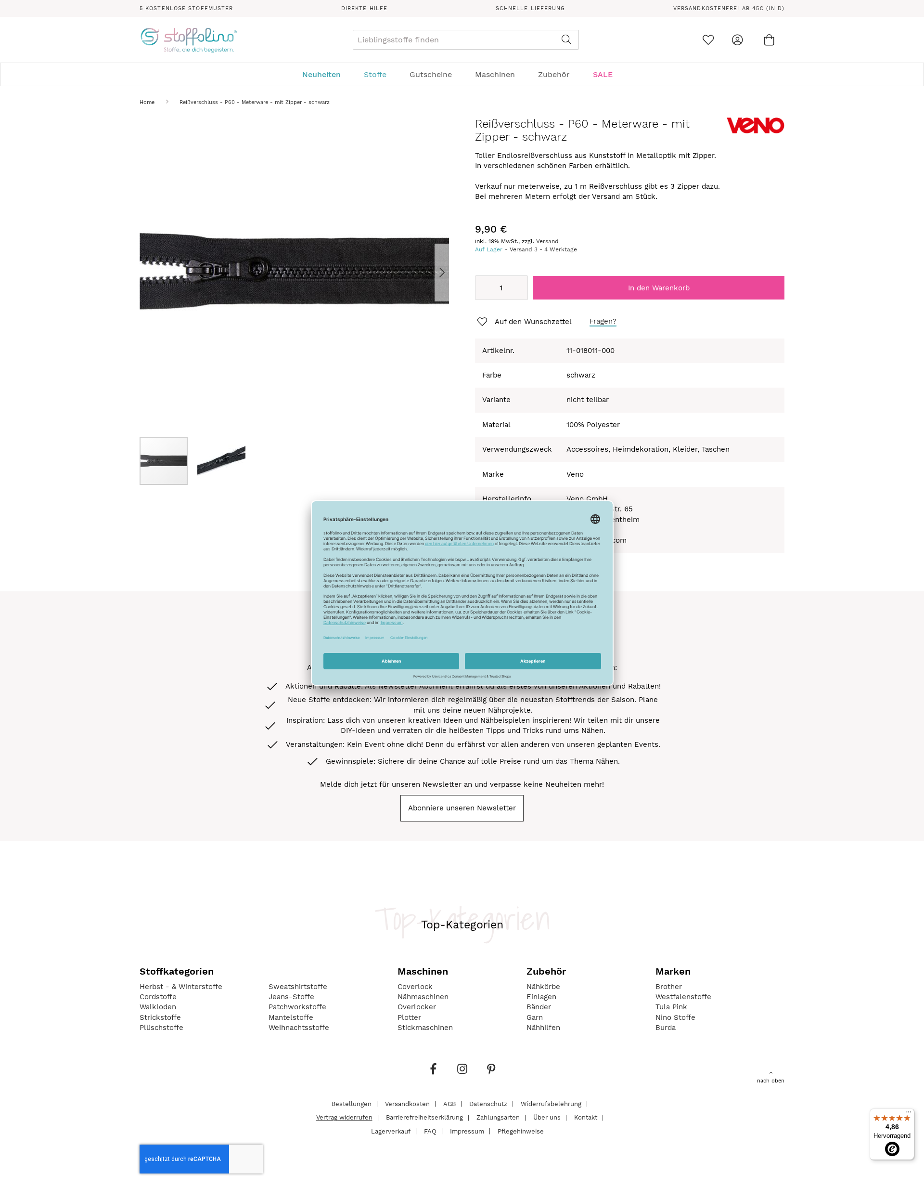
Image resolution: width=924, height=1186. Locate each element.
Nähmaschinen (423, 996)
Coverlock (415, 986)
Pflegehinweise (521, 1130)
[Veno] (755, 131)
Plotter (409, 1017)
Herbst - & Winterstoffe (181, 986)
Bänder (538, 1007)
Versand (547, 241)
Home (147, 102)
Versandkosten (407, 1103)
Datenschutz (488, 1103)
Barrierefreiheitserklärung (424, 1117)
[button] (430, 272)
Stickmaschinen (425, 1027)
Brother (668, 986)
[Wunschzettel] (708, 39)
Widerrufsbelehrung (551, 1103)
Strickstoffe (160, 1017)
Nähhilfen (543, 1027)
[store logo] (188, 40)
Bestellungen (352, 1103)
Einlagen (541, 996)
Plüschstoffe (161, 1027)
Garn (534, 1017)
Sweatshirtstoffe (298, 986)
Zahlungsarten (498, 1117)
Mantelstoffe (291, 1017)
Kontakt (585, 1117)
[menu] (462, 74)
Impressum (467, 1130)
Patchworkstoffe (297, 1007)
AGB (449, 1103)
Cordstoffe (158, 996)
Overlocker (417, 1007)
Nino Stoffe (675, 1017)
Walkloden (158, 1007)
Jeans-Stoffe (291, 996)
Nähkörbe (543, 986)
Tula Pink (671, 1007)
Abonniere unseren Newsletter (462, 808)
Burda (665, 1027)
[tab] (462, 74)
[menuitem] (326, 74)
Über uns (547, 1117)
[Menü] (908, 1114)
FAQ (430, 1130)
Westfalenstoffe (683, 996)
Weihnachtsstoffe (299, 1027)
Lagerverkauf (391, 1130)
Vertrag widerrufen (344, 1117)
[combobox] (466, 40)
